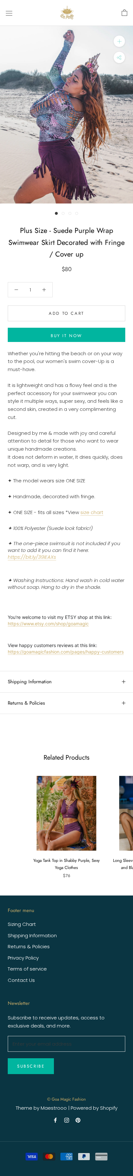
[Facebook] (55, 1120)
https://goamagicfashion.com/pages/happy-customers (66, 651)
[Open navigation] (9, 13)
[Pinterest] (78, 1120)
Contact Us (21, 980)
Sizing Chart (22, 924)
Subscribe (31, 1066)
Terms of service (27, 968)
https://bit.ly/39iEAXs (32, 557)
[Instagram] (66, 1120)
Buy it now (66, 336)
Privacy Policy (23, 957)
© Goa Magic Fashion (66, 1099)
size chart (91, 512)
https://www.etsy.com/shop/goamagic (48, 623)
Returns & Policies (26, 703)
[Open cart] (124, 13)
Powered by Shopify (94, 1108)
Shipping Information (30, 681)
